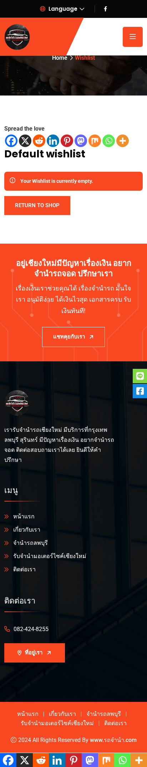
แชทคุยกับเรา (69, 336)
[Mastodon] (81, 141)
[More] (122, 141)
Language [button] (62, 9)
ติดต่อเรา (24, 569)
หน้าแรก (24, 516)
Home (59, 57)
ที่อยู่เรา (33, 652)
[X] (25, 141)
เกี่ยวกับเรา (26, 529)
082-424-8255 (31, 629)
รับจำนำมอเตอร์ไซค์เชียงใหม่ (49, 556)
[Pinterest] (67, 141)
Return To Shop (37, 205)
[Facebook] (11, 141)
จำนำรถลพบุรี (30, 542)
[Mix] (94, 141)
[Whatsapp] (108, 141)
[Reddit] (39, 141)
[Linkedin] (53, 141)
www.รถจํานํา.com (113, 740)
